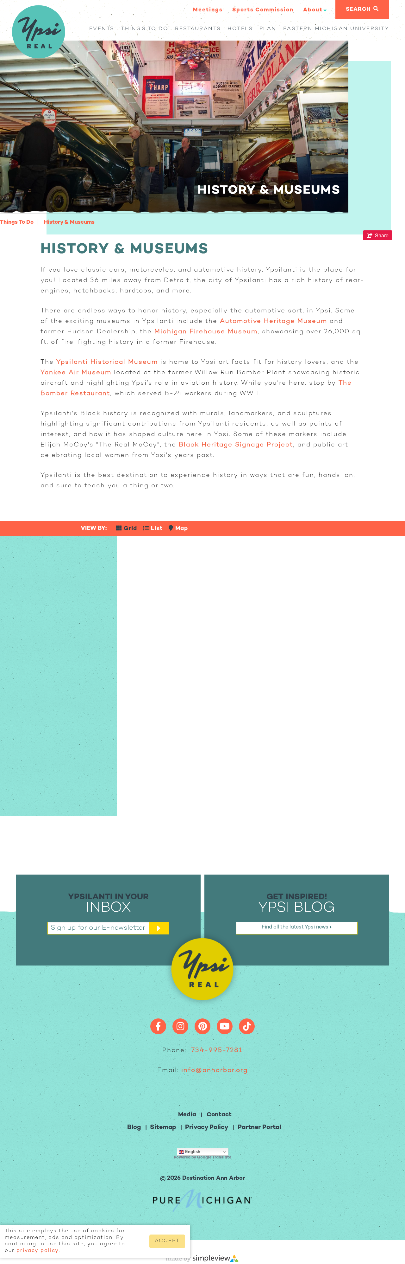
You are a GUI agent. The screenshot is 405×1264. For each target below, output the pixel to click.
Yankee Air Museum (75, 372)
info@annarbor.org (214, 1070)
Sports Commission (263, 10)
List (156, 529)
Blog (134, 1127)
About (313, 10)
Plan (268, 29)
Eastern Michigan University (336, 29)
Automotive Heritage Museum (273, 321)
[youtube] (225, 1026)
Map (180, 529)
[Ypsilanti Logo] (38, 57)
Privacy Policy (206, 1127)
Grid (129, 529)
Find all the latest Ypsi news (296, 927)
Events (102, 29)
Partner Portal (259, 1127)
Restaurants (198, 29)
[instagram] (180, 1026)
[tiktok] (247, 1026)
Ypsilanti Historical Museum (107, 362)
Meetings (208, 10)
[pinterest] (202, 1026)
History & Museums (69, 222)
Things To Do (144, 29)
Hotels (240, 29)
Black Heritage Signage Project (236, 445)
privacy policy (37, 1251)
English (192, 1151)
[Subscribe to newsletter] (159, 928)
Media (187, 1115)
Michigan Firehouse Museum (206, 332)
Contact (219, 1115)
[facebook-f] (158, 1026)
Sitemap (163, 1127)
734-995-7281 (217, 1050)
